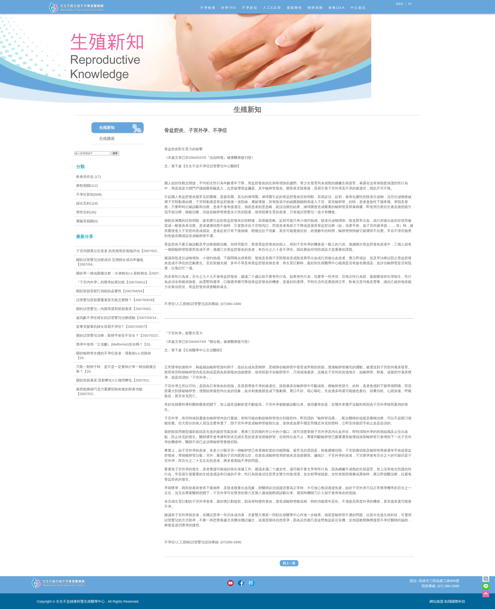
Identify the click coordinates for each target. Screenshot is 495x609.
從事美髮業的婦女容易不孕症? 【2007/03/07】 (112, 327)
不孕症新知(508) (89, 194)
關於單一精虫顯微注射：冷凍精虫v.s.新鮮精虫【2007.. (118, 273)
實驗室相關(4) (87, 221)
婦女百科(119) (87, 203)
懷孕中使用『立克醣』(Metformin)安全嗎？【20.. (114, 344)
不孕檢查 (208, 7)
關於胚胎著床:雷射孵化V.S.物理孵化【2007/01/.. (113, 380)
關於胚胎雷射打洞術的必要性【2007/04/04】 (111, 291)
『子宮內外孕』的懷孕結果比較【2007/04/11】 (112, 282)
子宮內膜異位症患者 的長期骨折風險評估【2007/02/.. (117, 251)
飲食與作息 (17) (88, 177)
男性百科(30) (86, 212)
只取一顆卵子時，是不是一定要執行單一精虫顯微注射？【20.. (116, 369)
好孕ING (229, 7)
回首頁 (399, 4)
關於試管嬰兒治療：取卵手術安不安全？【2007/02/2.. (118, 335)
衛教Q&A (337, 7)
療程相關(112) (87, 186)
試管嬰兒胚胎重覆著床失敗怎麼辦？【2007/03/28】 (116, 300)
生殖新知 (107, 127)
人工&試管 (272, 7)
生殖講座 (107, 138)
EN (409, 4)
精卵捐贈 (315, 7)
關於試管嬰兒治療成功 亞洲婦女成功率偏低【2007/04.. (109, 262)
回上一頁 (289, 563)
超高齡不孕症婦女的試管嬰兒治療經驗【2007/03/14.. (117, 318)
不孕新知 (250, 7)
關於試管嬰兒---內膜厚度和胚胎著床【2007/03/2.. (114, 309)
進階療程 (294, 7)
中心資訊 (358, 7)
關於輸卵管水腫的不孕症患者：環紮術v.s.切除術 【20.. (113, 355)
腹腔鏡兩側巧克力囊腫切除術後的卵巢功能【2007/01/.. (109, 391)
